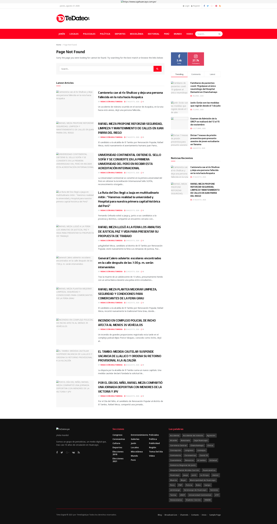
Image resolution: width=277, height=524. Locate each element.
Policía (189, 485)
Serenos (214, 490)
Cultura (116, 443)
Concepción (175, 450)
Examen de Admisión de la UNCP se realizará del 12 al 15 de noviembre (204, 121)
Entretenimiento (139, 434)
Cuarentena (175, 460)
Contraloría (175, 455)
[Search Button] (220, 33)
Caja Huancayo (201, 440)
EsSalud (213, 460)
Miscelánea (136, 33)
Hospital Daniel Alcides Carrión (184, 470)
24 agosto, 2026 (132, 210)
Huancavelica (209, 470)
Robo (198, 485)
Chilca (210, 445)
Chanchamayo (197, 445)
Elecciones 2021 (118, 460)
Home (58, 45)
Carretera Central (178, 445)
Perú (166, 33)
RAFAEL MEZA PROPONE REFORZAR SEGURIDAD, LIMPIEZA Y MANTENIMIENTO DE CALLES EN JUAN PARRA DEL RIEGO (130, 128)
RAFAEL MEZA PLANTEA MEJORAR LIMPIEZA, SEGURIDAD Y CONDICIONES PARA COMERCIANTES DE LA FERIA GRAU (127, 293)
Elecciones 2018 (118, 453)
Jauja (185, 475)
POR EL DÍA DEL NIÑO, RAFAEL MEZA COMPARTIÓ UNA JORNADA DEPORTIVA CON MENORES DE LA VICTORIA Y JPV (130, 387)
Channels (184, 514)
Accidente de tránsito (193, 435)
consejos (201, 450)
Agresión (211, 435)
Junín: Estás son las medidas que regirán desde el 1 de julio (205, 104)
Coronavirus (119, 439)
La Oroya (204, 475)
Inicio (204, 514)
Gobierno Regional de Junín (183, 465)
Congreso (117, 434)
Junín (62, 33)
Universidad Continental (200, 495)
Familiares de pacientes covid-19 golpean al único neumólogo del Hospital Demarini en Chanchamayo (203, 87)
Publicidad (154, 443)
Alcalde (173, 440)
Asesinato (185, 440)
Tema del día (156, 451)
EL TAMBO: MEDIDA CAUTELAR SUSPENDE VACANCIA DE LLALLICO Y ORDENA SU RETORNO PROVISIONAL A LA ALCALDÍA (129, 355)
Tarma (173, 495)
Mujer (183, 480)
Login (186, 6)
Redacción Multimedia (111, 101)
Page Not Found (70, 45)
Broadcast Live (171, 514)
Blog (160, 514)
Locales (74, 33)
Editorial (153, 33)
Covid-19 (204, 455)
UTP (217, 495)
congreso (189, 450)
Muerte (173, 480)
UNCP (182, 495)
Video (189, 33)
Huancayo (174, 475)
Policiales (89, 33)
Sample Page (215, 514)
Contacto (195, 514)
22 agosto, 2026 (132, 271)
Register (196, 6)
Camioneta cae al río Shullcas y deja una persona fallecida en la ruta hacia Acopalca (130, 94)
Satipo (207, 485)
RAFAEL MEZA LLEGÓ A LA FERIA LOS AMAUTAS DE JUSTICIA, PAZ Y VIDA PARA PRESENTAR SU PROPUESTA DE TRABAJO (129, 231)
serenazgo (175, 490)
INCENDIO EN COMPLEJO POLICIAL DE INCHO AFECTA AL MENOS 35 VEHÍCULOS (127, 322)
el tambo (202, 460)
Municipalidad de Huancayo (203, 480)
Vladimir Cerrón (193, 500)
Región (152, 447)
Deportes (120, 33)
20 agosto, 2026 (132, 329)
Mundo (178, 33)
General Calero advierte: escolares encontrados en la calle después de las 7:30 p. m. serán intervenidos (129, 262)
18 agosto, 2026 (132, 396)
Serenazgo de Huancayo (195, 490)
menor (216, 475)
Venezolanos (176, 500)
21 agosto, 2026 (132, 302)
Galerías (135, 439)
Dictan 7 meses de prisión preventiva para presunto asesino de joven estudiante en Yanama (204, 139)
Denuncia (189, 460)
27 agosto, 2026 (132, 101)
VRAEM (208, 500)
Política (105, 33)
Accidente (174, 435)
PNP (180, 485)
